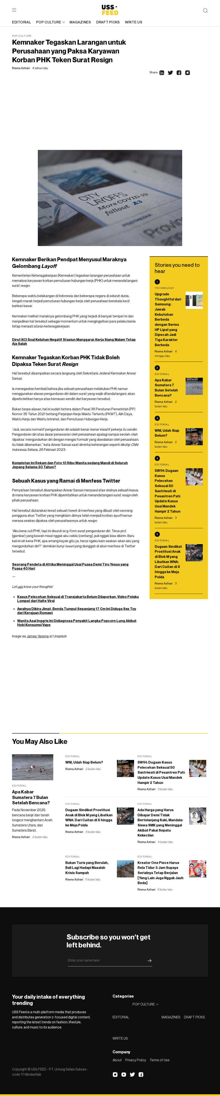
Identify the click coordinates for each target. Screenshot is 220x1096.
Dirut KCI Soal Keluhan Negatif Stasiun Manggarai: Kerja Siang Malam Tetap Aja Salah (74, 341)
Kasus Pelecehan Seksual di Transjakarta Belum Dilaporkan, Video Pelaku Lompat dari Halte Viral (78, 599)
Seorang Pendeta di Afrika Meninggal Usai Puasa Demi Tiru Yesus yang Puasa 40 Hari (70, 566)
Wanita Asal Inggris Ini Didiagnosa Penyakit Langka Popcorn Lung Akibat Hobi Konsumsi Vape (76, 623)
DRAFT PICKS (194, 1017)
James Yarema (38, 636)
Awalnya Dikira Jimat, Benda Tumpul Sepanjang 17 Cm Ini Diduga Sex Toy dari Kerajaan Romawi (76, 611)
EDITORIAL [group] (21, 22)
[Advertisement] (110, 118)
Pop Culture (22, 35)
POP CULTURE (48, 22)
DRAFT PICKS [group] (108, 22)
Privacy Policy (135, 1060)
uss (20, 586)
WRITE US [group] (133, 22)
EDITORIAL (121, 1017)
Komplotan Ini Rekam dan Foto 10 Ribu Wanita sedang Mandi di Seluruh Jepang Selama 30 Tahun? (70, 465)
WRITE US (120, 1038)
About (117, 1060)
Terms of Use (160, 1060)
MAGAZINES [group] (80, 22)
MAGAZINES (171, 1017)
